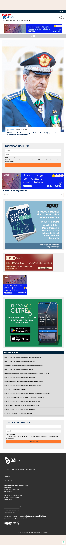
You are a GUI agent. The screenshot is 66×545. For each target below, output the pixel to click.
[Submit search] (61, 195)
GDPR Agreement (10, 157)
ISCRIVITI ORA (33, 165)
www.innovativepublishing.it (11, 508)
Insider (12, 129)
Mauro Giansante (22, 129)
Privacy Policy (44, 532)
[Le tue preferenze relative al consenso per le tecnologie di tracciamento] (63, 542)
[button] (61, 18)
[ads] (33, 32)
